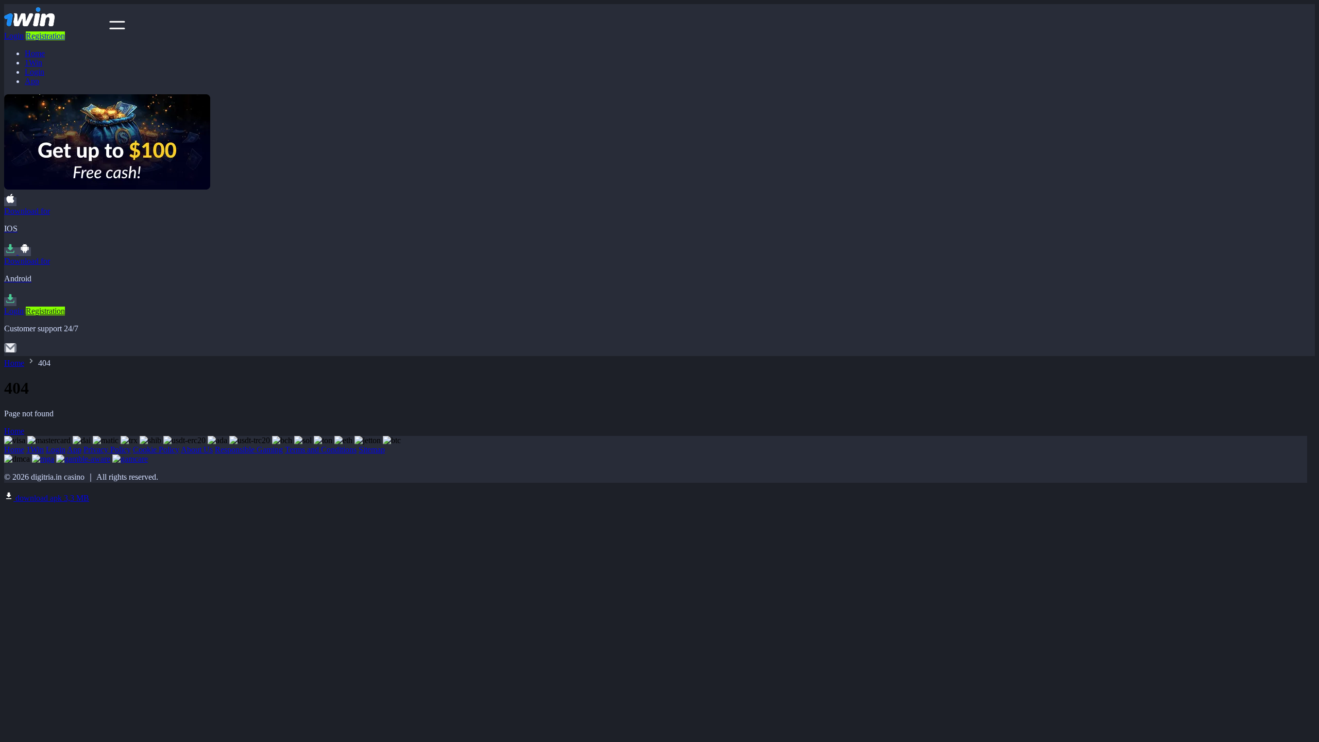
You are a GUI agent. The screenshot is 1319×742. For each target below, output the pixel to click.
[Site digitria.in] (55, 26)
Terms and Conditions (321, 449)
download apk (51, 498)
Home (35, 53)
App (32, 81)
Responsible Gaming (249, 449)
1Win (33, 62)
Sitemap (372, 449)
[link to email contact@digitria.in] (10, 351)
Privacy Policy (107, 449)
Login (14, 35)
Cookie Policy (156, 449)
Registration (45, 35)
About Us (197, 449)
